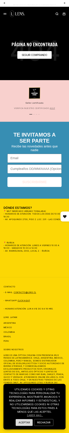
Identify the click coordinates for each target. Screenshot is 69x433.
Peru (6, 341)
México (8, 327)
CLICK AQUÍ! (24, 300)
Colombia (9, 332)
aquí (52, 108)
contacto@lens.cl (25, 292)
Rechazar (43, 422)
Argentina (10, 323)
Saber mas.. (35, 415)
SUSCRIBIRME (34, 182)
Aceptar (24, 422)
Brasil (7, 336)
